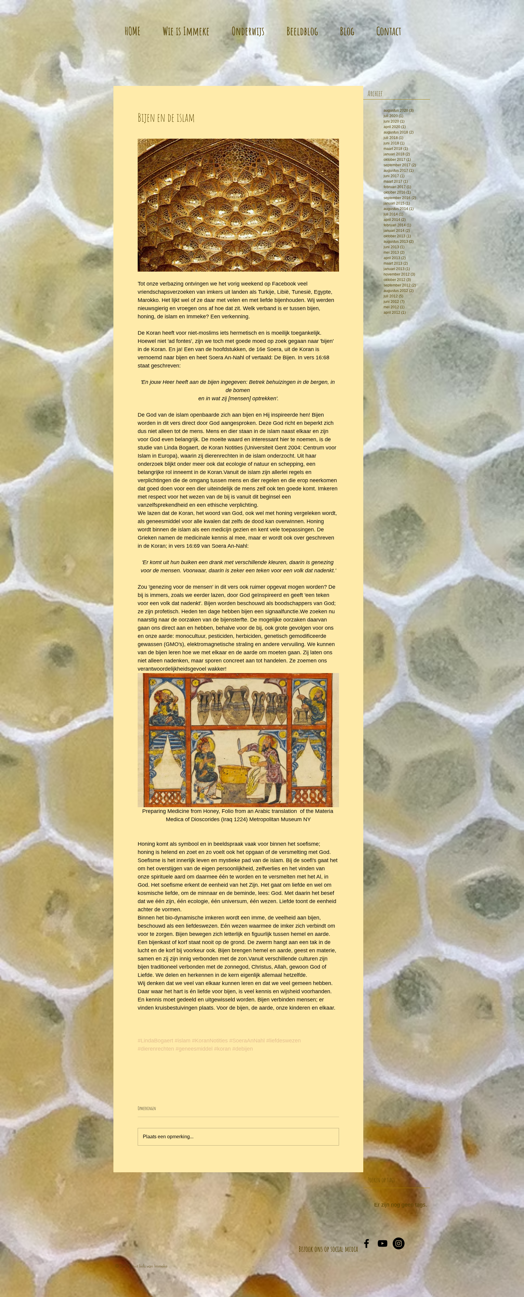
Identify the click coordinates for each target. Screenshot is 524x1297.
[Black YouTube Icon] (382, 1243)
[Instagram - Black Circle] (399, 1243)
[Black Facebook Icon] (366, 1243)
